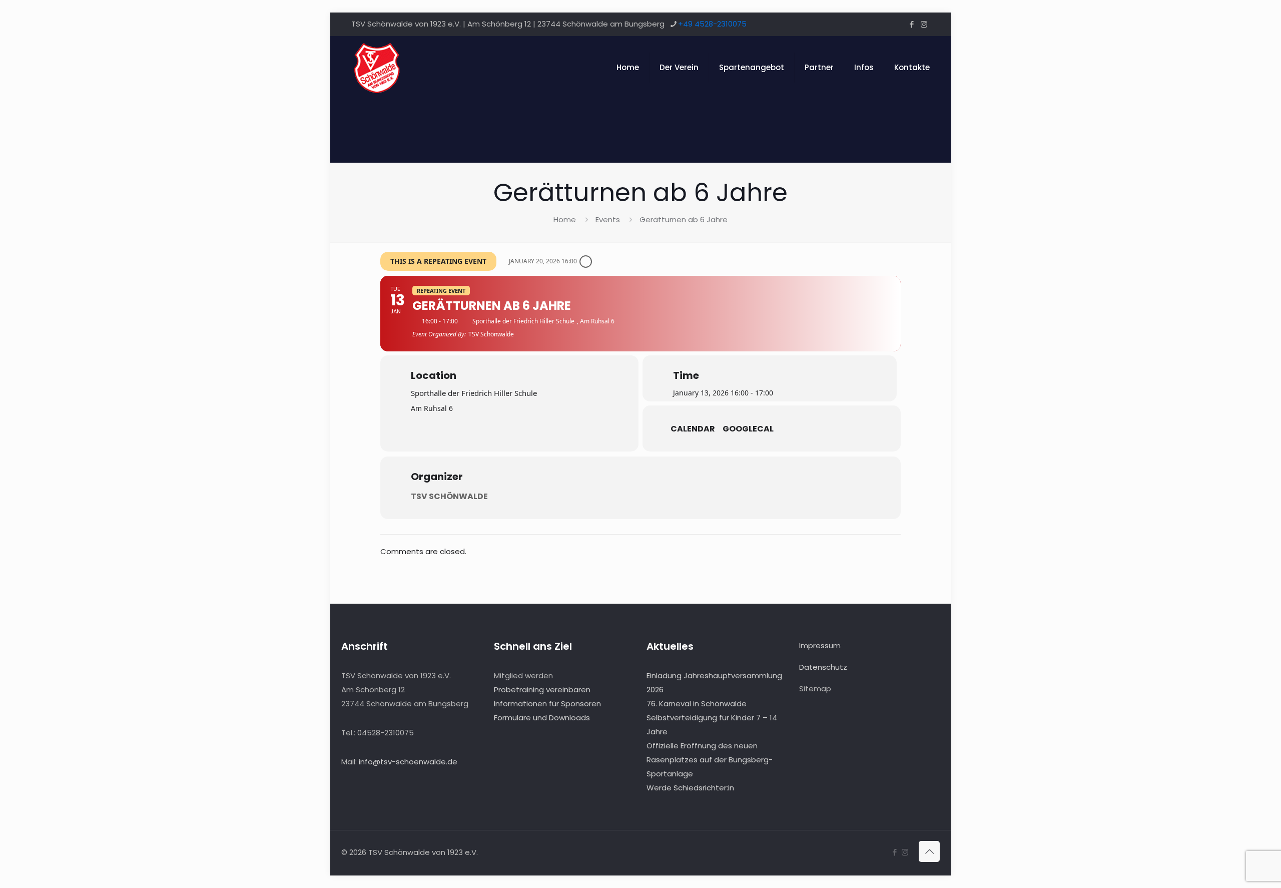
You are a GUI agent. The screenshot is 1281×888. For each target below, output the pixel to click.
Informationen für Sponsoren (547, 703)
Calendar (693, 429)
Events (607, 219)
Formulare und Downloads (542, 717)
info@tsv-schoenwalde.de (408, 761)
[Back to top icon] (929, 851)
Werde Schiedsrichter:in (690, 787)
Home (564, 219)
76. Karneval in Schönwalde (697, 703)
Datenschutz (823, 667)
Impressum (820, 645)
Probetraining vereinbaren (542, 689)
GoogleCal (748, 429)
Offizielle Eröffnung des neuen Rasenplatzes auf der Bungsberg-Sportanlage (710, 759)
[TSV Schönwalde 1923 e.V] (376, 67)
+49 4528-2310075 (712, 24)
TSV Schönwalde (449, 496)
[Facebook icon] (911, 24)
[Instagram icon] (924, 24)
